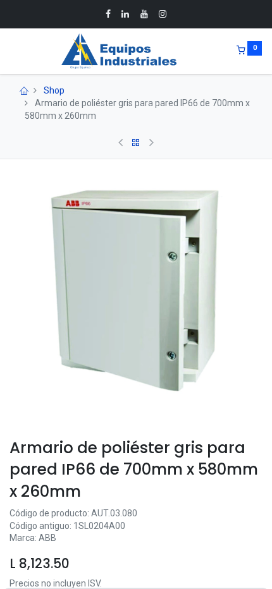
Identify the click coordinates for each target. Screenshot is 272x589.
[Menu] (10, 51)
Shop (54, 90)
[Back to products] (136, 143)
